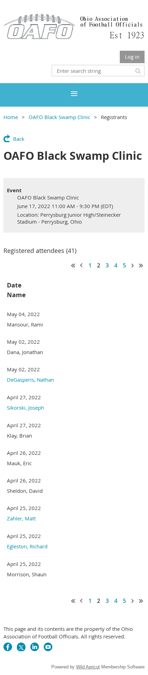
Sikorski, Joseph (25, 407)
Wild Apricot (88, 666)
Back (18, 138)
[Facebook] (7, 647)
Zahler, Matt (21, 518)
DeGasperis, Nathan (30, 379)
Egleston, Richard (27, 546)
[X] (21, 647)
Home (10, 117)
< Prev (81, 265)
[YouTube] (48, 647)
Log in (132, 56)
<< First (73, 265)
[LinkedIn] (34, 647)
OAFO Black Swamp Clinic (59, 117)
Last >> (141, 265)
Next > (132, 265)
